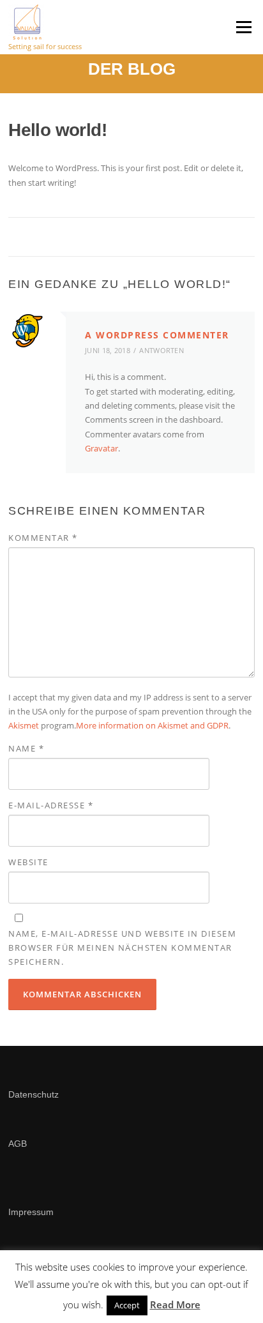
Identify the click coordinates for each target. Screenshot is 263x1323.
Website (28, 862)
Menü (243, 27)
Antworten (161, 350)
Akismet (23, 725)
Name (26, 748)
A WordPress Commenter (157, 335)
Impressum (32, 1212)
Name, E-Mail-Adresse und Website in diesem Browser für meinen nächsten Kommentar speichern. (122, 947)
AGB (17, 1143)
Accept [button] (127, 1305)
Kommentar (43, 537)
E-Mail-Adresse (50, 805)
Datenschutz (33, 1094)
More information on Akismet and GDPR (152, 725)
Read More (175, 1304)
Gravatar (101, 448)
